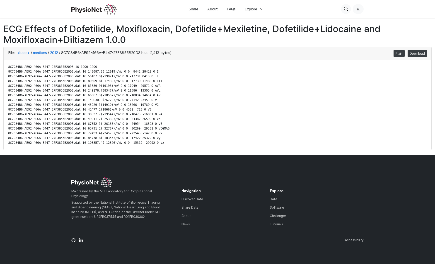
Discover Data (192, 199)
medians (40, 52)
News (185, 224)
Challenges (278, 216)
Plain (399, 53)
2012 (54, 52)
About (212, 9)
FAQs (231, 9)
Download (417, 53)
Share (193, 9)
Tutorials (276, 224)
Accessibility (354, 240)
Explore (251, 9)
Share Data (189, 207)
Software (277, 207)
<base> (23, 52)
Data (273, 199)
